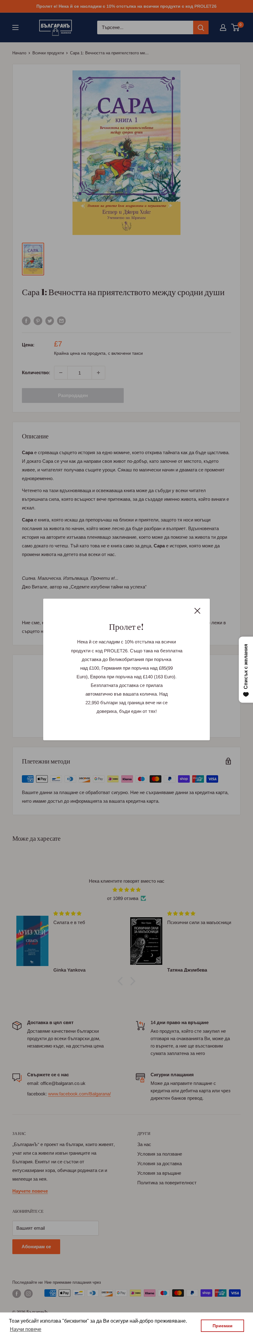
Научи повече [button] (25, 1329)
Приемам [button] (222, 1325)
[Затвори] (197, 610)
